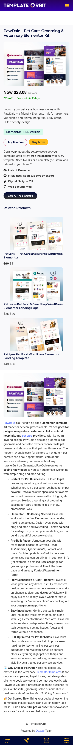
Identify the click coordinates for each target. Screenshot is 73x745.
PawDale (9, 423)
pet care (27, 435)
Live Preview (15, 142)
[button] (67, 5)
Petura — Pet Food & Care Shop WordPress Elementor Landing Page (33, 306)
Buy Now (38, 142)
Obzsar (40, 730)
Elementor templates (49, 672)
